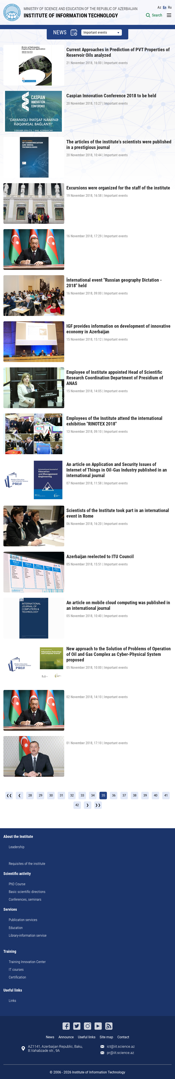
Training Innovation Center (27, 962)
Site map (106, 1037)
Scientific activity (17, 874)
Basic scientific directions (27, 892)
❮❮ (9, 795)
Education (16, 928)
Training (9, 952)
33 (82, 795)
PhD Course (17, 884)
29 (40, 795)
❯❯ (98, 805)
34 (93, 795)
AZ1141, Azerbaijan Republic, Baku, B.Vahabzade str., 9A (55, 1048)
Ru (170, 7)
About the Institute (18, 837)
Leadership (16, 847)
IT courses (16, 969)
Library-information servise (28, 935)
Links (12, 1000)
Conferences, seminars (25, 899)
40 (155, 795)
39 (145, 795)
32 (72, 795)
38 (134, 795)
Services (10, 910)
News (50, 1037)
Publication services (23, 920)
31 (61, 795)
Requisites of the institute (27, 863)
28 (30, 795)
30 (51, 795)
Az (159, 7)
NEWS (59, 32)
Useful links (12, 990)
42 (77, 805)
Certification (17, 977)
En (164, 7)
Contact (123, 1037)
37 (124, 795)
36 (113, 795)
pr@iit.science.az (120, 1053)
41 (166, 795)
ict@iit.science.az (121, 1046)
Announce (66, 1037)
